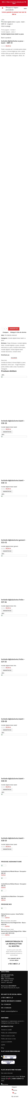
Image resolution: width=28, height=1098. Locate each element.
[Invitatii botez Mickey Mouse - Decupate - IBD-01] (3, 880)
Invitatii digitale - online (8, 32)
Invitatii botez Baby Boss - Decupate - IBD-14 (12, 897)
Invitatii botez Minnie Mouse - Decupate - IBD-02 (14, 872)
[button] (7, 432)
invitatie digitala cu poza (12, 345)
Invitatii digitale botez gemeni (9, 546)
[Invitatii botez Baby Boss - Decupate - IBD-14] (3, 892)
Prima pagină (5, 30)
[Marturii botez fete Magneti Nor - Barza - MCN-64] (8, 920)
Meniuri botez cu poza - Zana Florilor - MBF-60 (12, 915)
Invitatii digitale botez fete (8, 606)
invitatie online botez (19, 347)
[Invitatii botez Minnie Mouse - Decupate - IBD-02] (3, 867)
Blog (2, 1048)
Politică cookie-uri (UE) (8, 1036)
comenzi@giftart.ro (12, 1011)
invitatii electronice (6, 351)
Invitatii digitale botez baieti (9, 427)
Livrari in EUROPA (6, 1042)
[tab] (14, 357)
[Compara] (3, 418)
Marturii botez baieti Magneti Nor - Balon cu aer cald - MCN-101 (13, 932)
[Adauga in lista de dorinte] (12, 418)
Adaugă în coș (14, 328)
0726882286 (7, 1004)
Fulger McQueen (12, 343)
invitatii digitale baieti (17, 349)
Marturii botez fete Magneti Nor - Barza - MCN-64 (13, 923)
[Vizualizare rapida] (7, 418)
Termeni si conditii (6, 1029)
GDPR (3, 1045)
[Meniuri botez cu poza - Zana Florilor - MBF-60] (3, 910)
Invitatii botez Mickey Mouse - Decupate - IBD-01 (14, 885)
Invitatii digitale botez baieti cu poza (12, 34)
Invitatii (12, 30)
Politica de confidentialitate (9, 1033)
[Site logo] (13, 8)
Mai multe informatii (7, 1073)
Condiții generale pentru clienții (13, 1076)
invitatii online (17, 351)
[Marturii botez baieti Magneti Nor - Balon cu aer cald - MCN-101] (7, 929)
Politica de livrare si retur (8, 1039)
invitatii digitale (5, 349)
